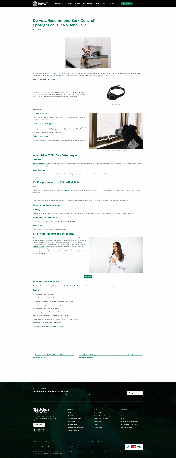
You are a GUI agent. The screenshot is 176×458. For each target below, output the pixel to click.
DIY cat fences (72, 416)
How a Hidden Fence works (103, 413)
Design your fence (135, 393)
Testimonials (125, 416)
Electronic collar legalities (66, 447)
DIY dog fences (72, 413)
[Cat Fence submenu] (80, 3)
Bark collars (71, 421)
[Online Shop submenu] (62, 3)
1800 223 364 (39, 424)
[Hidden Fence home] (41, 410)
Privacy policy (52, 447)
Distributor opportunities (129, 421)
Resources (97, 421)
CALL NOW (128, 3)
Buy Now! (88, 276)
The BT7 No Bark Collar (41, 164)
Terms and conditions (39, 447)
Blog (122, 418)
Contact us (98, 427)
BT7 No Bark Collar (73, 92)
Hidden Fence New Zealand (130, 424)
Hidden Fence (51, 326)
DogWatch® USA (126, 427)
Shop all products (73, 430)
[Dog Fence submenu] (71, 3)
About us (124, 413)
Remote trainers (72, 424)
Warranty (97, 424)
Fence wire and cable (101, 418)
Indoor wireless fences (74, 418)
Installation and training (102, 416)
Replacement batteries (75, 427)
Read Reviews (38, 178)
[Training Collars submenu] (93, 3)
